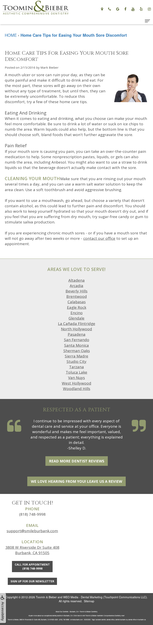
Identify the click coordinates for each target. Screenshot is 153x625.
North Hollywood (76, 329)
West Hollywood (76, 383)
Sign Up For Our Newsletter (32, 581)
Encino (77, 312)
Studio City (76, 361)
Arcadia (76, 285)
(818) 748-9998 (32, 514)
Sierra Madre (76, 356)
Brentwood (76, 296)
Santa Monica (76, 345)
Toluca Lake (76, 372)
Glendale (76, 318)
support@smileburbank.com (32, 530)
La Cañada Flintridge (76, 323)
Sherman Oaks (76, 350)
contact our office (99, 238)
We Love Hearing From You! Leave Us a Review (76, 481)
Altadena (76, 280)
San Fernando (76, 339)
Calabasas (77, 301)
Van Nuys (76, 377)
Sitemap (89, 601)
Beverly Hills (76, 291)
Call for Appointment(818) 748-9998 (32, 566)
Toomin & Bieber (46, 597)
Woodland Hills (76, 388)
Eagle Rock (76, 307)
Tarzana (76, 366)
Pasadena (76, 334)
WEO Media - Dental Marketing (82, 597)
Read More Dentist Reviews (76, 461)
